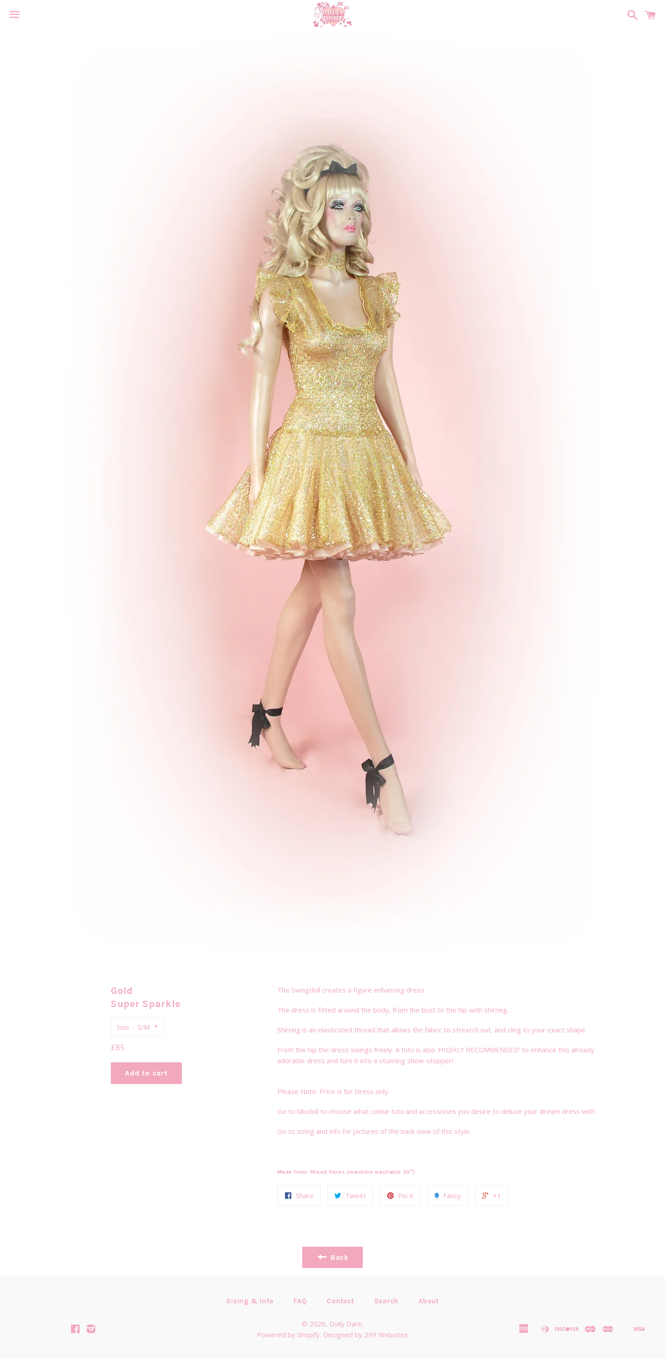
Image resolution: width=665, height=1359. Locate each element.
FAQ (300, 1301)
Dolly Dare (345, 1323)
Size (123, 1026)
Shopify (308, 1334)
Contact (340, 1301)
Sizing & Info (250, 1301)
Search (386, 1301)
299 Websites (386, 1334)
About (428, 1301)
